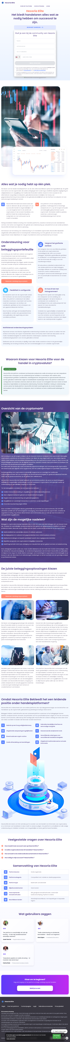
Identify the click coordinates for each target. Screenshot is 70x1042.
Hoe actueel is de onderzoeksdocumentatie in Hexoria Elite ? (27, 854)
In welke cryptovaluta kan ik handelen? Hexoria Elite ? (24, 850)
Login (48, 6)
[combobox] (17, 57)
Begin (3, 1006)
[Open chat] (64, 1036)
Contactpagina (39, 6)
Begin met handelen (33, 27)
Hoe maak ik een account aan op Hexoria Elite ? (22, 846)
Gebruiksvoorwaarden (40, 70)
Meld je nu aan (35, 63)
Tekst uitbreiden (10, 1039)
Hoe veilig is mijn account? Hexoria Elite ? (19, 858)
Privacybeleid (27, 70)
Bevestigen (57, 1036)
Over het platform (26, 6)
